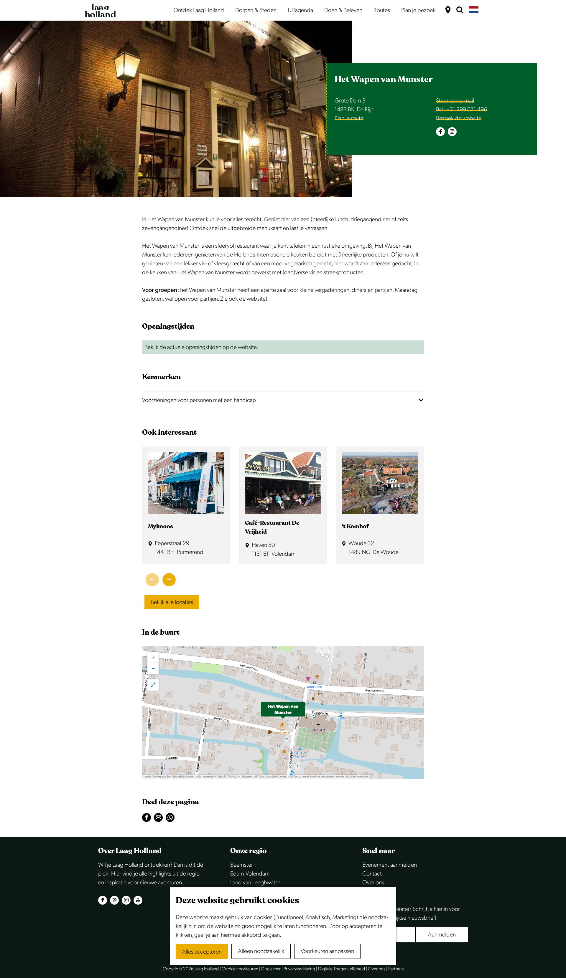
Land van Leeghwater (255, 882)
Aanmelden (442, 934)
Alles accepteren (202, 951)
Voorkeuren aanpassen (327, 951)
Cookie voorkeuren (240, 969)
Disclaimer (271, 969)
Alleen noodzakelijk (261, 951)
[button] (283, 712)
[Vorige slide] (152, 579)
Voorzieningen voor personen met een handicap (199, 400)
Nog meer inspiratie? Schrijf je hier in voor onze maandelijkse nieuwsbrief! (411, 913)
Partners (396, 969)
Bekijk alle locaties (172, 602)
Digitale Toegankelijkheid (341, 969)
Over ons (373, 882)
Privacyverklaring (299, 969)
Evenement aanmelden (389, 864)
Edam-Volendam (250, 873)
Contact (372, 873)
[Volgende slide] (169, 579)
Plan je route (349, 118)
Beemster (241, 864)
